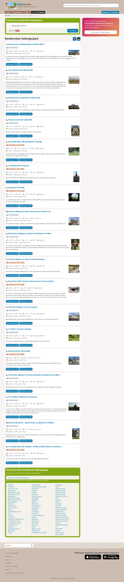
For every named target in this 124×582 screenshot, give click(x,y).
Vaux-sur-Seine (60, 532)
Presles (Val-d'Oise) (61, 508)
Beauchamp (11, 490)
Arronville (11, 487)
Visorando (8, 15)
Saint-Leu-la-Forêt (60, 515)
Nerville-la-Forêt (60, 488)
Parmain (58, 500)
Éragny (10, 532)
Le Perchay (35, 513)
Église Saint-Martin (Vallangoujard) (18, 477)
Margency (35, 519)
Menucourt (35, 525)
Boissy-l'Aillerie (12, 502)
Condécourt (11, 517)
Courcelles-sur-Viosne (14, 523)
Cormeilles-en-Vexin (14, 521)
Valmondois (59, 528)
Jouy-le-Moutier (36, 506)
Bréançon (11, 504)
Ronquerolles (59, 511)
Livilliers (34, 517)
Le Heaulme (35, 511)
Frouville (34, 492)
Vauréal (57, 530)
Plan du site (8, 556)
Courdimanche (12, 525)
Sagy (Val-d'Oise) (60, 513)
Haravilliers (35, 498)
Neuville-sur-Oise (60, 494)
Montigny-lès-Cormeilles (39, 532)
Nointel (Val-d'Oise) (61, 496)
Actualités (8, 563)
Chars (9, 513)
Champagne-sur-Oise (14, 511)
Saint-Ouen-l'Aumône (61, 517)
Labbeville (35, 509)
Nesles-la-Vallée (60, 490)
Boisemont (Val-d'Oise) (15, 500)
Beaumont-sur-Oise (14, 492)
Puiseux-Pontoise (60, 509)
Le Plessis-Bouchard (38, 515)
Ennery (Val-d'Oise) (13, 528)
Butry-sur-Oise (12, 508)
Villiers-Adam (59, 534)
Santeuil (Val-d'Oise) (61, 521)
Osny (57, 498)
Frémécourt (35, 488)
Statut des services (56, 578)
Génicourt (35, 494)
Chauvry (10, 515)
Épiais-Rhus (11, 530)
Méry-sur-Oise (36, 528)
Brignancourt (12, 506)
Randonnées (18, 12)
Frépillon (34, 490)
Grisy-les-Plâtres (37, 496)
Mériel (34, 527)
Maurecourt (35, 521)
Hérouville (35, 504)
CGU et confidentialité (12, 553)
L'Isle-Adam (35, 508)
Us (56, 527)
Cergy (9, 509)
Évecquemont (36, 485)
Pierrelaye (58, 504)
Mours (57, 487)
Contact (7, 570)
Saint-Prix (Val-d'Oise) (61, 519)
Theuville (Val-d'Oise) (61, 525)
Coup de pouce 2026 (11, 566)
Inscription (105, 12)
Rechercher (72, 31)
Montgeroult (35, 530)
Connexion (115, 12)
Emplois (7, 560)
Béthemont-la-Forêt (14, 498)
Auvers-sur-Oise (13, 488)
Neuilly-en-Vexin (60, 492)
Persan (57, 502)
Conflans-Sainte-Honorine (16, 519)
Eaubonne (11, 527)
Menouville (35, 523)
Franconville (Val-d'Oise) (39, 487)
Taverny (57, 523)
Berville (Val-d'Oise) (14, 494)
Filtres (15, 31)
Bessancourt (11, 496)
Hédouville (35, 500)
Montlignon (59, 485)
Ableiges (10, 485)
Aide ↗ (27, 12)
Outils (8, 12)
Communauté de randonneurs (14, 573)
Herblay (34, 502)
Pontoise (58, 506)
